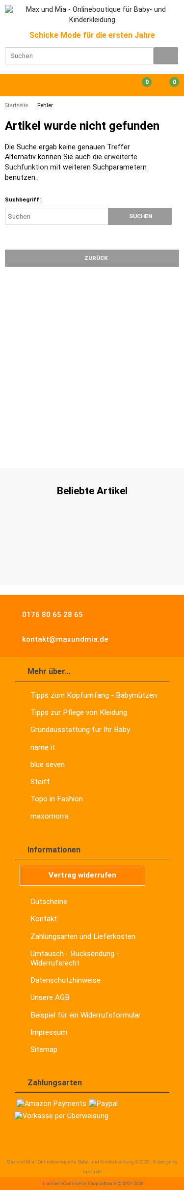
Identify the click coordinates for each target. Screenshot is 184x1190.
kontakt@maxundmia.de (64, 639)
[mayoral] (49, 448)
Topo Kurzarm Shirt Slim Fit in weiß (92, 556)
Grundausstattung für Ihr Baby (80, 729)
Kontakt (43, 918)
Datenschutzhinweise (65, 980)
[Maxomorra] (88, 448)
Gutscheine (48, 901)
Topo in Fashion (56, 798)
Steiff (40, 781)
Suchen (140, 216)
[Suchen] (166, 56)
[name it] (16, 448)
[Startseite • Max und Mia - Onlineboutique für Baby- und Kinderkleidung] (92, 15)
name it (42, 747)
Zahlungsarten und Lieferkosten (82, 936)
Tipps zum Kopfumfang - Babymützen (93, 695)
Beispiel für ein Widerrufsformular (85, 1015)
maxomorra (49, 816)
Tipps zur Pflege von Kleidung (78, 712)
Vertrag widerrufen (82, 875)
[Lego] (149, 448)
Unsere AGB (50, 997)
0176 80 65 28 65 (51, 614)
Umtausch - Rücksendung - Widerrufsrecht (74, 958)
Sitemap (43, 1049)
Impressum (48, 1032)
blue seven (47, 764)
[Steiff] (124, 448)
